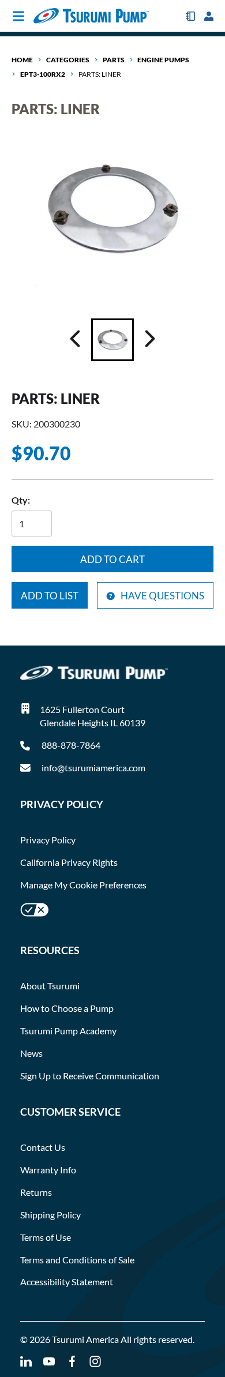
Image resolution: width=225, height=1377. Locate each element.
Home (22, 59)
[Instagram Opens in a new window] (95, 1361)
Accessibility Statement (66, 1281)
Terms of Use (45, 1237)
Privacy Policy (48, 839)
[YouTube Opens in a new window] (49, 1361)
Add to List (49, 596)
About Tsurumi (50, 985)
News (31, 1053)
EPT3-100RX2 (42, 74)
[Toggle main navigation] (18, 16)
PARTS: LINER (99, 74)
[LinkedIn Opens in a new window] (26, 1361)
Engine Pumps (163, 59)
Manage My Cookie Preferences (83, 884)
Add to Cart (112, 559)
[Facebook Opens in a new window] (72, 1361)
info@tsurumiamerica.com (93, 767)
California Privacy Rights (69, 862)
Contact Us (42, 1147)
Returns (36, 1192)
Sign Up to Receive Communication (89, 1075)
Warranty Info (48, 1169)
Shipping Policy (50, 1214)
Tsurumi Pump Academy (68, 1030)
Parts (114, 59)
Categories (67, 59)
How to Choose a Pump (67, 1008)
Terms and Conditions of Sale (77, 1259)
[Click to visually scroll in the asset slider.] (75, 340)
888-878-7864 (70, 745)
